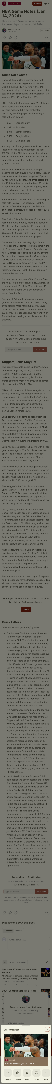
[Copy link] (8, 1073)
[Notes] (36, 1073)
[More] (46, 1073)
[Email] (27, 1073)
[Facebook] (17, 1073)
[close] (47, 1029)
